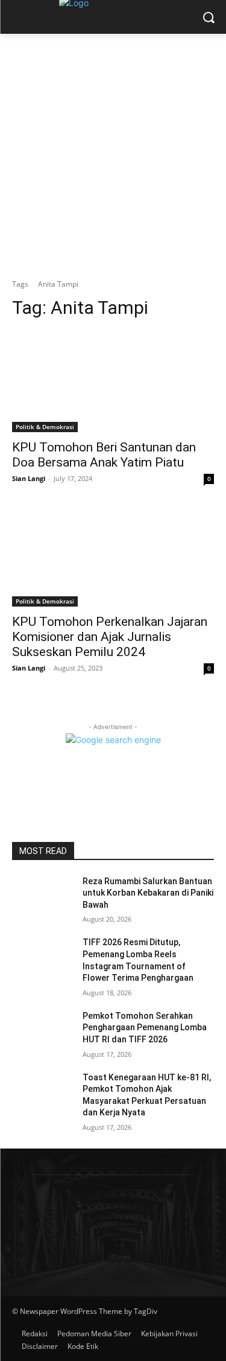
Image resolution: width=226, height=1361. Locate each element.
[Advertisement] (113, 153)
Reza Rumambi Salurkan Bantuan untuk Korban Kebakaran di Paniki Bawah (148, 893)
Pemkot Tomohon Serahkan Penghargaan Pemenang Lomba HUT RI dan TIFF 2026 (145, 1027)
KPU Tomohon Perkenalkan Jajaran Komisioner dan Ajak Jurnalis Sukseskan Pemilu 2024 (109, 636)
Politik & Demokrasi (45, 426)
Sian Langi (28, 478)
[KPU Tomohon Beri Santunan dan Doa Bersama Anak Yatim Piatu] (113, 381)
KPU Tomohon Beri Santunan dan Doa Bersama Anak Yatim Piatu (104, 455)
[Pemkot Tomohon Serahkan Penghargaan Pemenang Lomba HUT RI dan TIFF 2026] (42, 1031)
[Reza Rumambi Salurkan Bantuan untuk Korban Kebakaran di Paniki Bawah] (42, 897)
